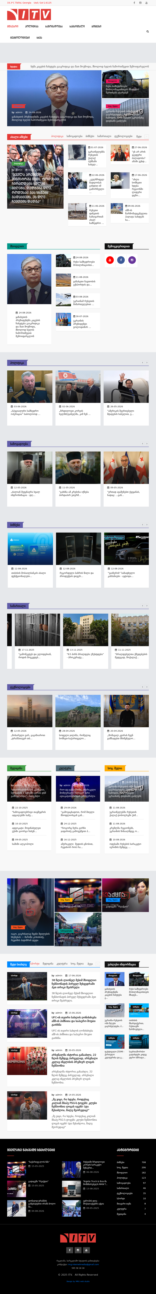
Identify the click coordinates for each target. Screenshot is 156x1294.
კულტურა (65, 768)
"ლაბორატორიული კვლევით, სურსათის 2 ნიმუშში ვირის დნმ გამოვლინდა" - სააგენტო (28, 792)
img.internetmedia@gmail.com (83, 1264)
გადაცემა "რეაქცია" (117, 906)
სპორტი (34, 963)
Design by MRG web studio (78, 1281)
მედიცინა (16, 768)
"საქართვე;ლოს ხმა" (70, 906)
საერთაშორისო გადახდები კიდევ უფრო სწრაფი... (138, 1054)
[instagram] (140, 3)
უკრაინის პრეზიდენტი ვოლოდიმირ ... (82, 323)
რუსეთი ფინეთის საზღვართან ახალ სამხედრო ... (96, 216)
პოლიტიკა (31, 26)
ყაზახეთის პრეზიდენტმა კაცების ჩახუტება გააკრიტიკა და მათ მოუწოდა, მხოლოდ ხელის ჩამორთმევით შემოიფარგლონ (28, 327)
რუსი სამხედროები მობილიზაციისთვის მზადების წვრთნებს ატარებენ (74, 66)
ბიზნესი (96, 26)
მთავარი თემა (131, 1203)
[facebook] (134, 3)
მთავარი (12, 26)
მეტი (139, 136)
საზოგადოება (54, 26)
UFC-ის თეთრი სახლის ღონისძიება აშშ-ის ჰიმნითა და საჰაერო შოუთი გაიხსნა (74, 1021)
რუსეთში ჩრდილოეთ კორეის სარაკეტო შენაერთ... (94, 1165)
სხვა (39, 38)
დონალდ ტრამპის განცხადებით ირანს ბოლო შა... (41, 1204)
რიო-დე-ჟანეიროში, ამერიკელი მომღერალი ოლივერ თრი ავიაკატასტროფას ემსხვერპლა (78, 792)
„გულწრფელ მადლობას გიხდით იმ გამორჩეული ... (96, 186)
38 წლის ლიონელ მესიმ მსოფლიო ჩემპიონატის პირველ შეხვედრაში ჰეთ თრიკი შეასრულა (74, 984)
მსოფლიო (18, 106)
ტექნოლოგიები (20, 38)
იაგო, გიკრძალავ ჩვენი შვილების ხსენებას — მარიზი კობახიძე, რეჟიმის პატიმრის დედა (30, 937)
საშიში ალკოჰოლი (23, 844)
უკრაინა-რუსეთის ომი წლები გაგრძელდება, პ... (114, 1023)
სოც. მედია (113, 106)
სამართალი (77, 26)
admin (19, 112)
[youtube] (146, 3)
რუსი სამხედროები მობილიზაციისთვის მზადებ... (139, 992)
